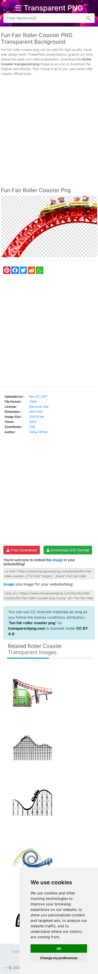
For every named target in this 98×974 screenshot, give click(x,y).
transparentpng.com (26, 628)
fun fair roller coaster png (32, 623)
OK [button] (59, 948)
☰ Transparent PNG (49, 8)
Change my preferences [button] (58, 958)
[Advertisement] (49, 132)
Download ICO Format (69, 550)
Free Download (23, 550)
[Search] (89, 18)
